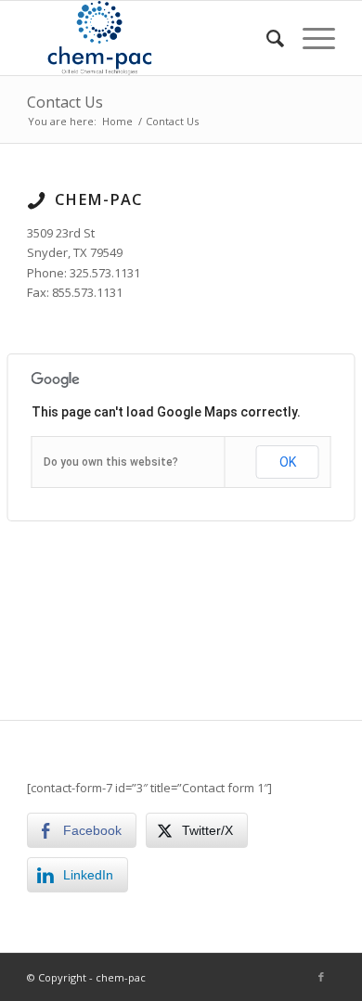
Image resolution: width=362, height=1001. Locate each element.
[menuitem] (266, 38)
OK (287, 462)
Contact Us (65, 102)
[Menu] (309, 38)
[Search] (266, 38)
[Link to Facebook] (321, 977)
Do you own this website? (111, 462)
